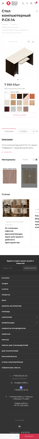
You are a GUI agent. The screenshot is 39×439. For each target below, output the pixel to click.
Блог (4, 300)
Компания (7, 317)
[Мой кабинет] (31, 3)
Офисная (6, 334)
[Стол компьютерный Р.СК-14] (19, 62)
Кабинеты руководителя (14, 328)
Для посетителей (10, 351)
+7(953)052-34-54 (21, 390)
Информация (8, 323)
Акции (5, 283)
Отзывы (23, 131)
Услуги (5, 289)
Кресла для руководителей (15, 345)
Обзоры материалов (11, 306)
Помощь (6, 311)
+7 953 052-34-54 (20, 376)
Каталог (6, 278)
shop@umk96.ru (21, 383)
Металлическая (9, 356)
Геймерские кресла (11, 368)
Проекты (6, 295)
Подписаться (30, 268)
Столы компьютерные (12, 362)
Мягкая (5, 340)
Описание (8, 131)
